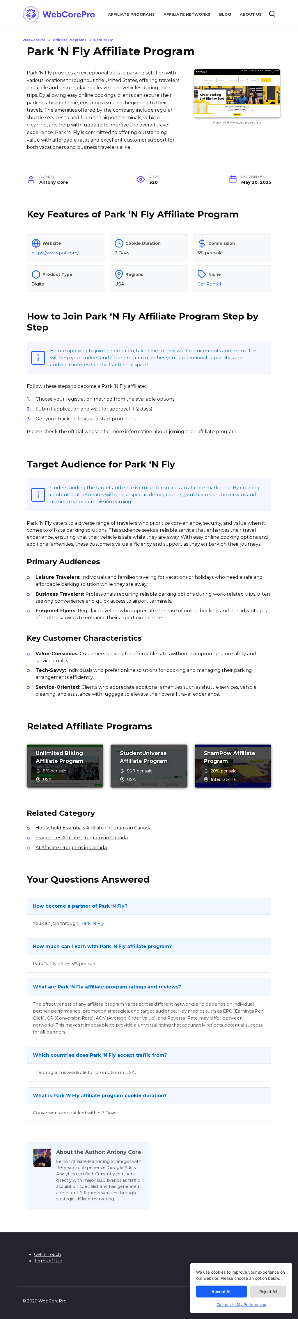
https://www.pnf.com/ (55, 253)
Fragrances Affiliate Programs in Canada (82, 837)
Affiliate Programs (131, 14)
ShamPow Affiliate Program (229, 757)
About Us (251, 14)
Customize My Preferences (241, 1304)
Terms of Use (48, 1260)
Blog (225, 14)
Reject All (268, 1291)
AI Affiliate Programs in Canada (71, 847)
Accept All (222, 1291)
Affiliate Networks (187, 14)
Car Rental (209, 284)
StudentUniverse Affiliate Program (144, 757)
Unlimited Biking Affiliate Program (60, 757)
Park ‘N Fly (92, 923)
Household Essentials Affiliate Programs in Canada (94, 828)
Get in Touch (47, 1254)
